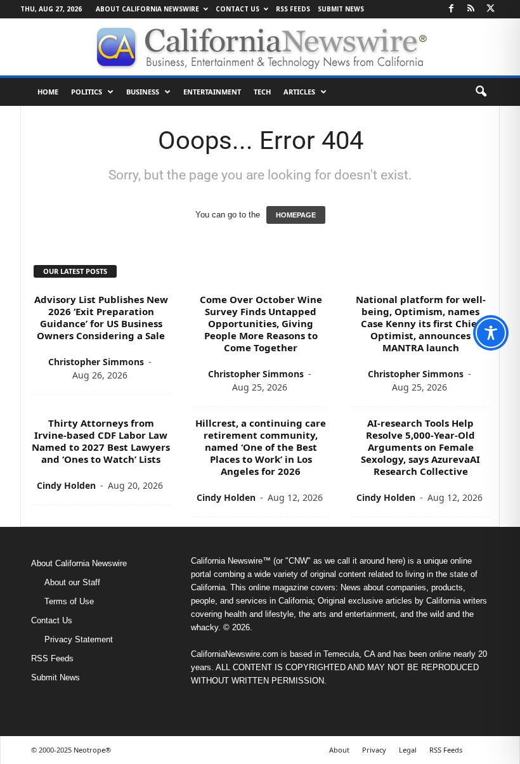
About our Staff (72, 582)
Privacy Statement (78, 639)
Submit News (341, 8)
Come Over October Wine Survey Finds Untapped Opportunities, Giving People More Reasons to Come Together (261, 323)
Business (142, 91)
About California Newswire (147, 8)
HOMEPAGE (296, 215)
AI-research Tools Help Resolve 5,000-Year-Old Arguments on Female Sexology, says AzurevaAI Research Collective (420, 447)
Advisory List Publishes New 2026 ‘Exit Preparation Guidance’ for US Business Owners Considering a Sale (101, 317)
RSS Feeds (293, 8)
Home (47, 91)
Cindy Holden (66, 485)
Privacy (374, 749)
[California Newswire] (260, 46)
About (339, 749)
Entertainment (212, 91)
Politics (86, 91)
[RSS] (470, 9)
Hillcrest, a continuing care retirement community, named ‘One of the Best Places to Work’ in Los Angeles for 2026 (260, 447)
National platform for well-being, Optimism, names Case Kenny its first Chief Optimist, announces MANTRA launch (421, 323)
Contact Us (237, 8)
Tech (262, 91)
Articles (299, 91)
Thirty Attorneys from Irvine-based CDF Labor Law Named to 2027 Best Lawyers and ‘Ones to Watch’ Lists (101, 441)
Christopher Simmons (96, 362)
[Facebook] (450, 9)
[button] (481, 92)
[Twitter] (490, 9)
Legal (408, 749)
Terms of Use (69, 601)
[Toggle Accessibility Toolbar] (490, 332)
